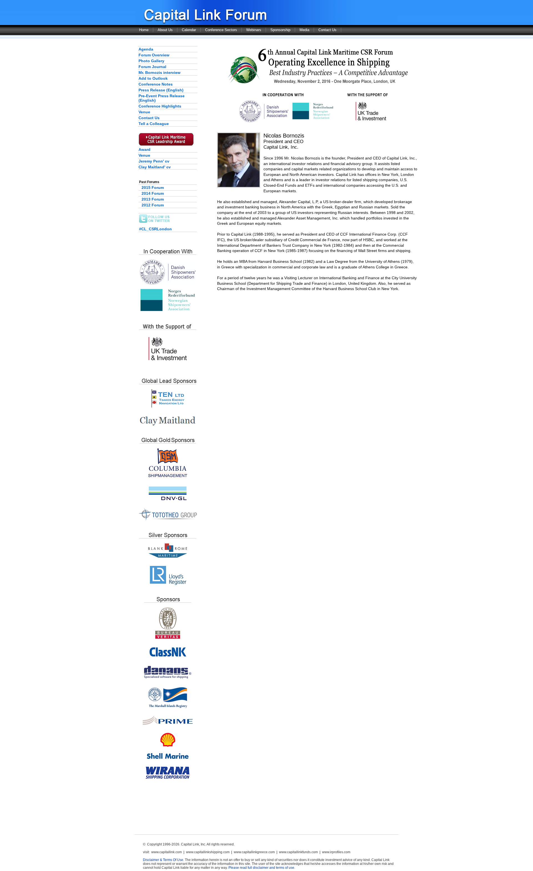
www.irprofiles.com (336, 852)
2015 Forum (153, 187)
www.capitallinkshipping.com (208, 852)
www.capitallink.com (166, 852)
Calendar (189, 30)
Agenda (146, 49)
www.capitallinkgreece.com (254, 852)
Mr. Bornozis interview (159, 72)
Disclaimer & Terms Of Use (163, 860)
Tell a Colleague (154, 123)
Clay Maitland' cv (155, 167)
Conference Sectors (221, 30)
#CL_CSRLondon (155, 229)
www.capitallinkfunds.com (298, 852)
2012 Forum (153, 205)
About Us (165, 30)
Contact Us (327, 30)
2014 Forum (153, 193)
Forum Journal (152, 66)
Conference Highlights (160, 106)
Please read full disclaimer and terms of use (261, 868)
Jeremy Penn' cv (154, 161)
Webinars (253, 30)
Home (144, 30)
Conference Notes (156, 84)
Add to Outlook (153, 78)
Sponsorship (280, 30)
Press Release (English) (161, 90)
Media (304, 30)
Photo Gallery (151, 61)
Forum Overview (154, 55)
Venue (144, 112)
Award (144, 149)
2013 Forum (153, 199)
